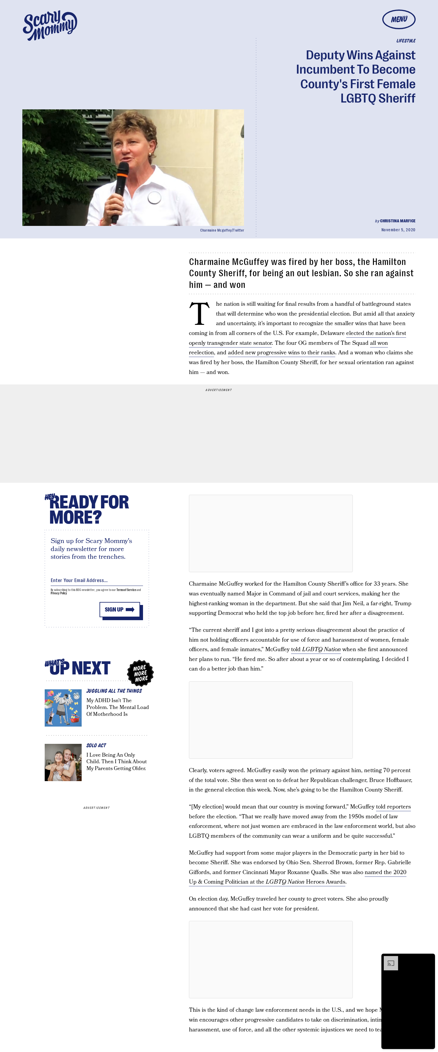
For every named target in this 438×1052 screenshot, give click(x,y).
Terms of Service (126, 590)
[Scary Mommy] (50, 25)
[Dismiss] (428, 959)
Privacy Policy (59, 593)
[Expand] (388, 959)
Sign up (114, 609)
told (316, 650)
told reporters (393, 807)
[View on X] (270, 533)
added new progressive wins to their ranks (281, 353)
